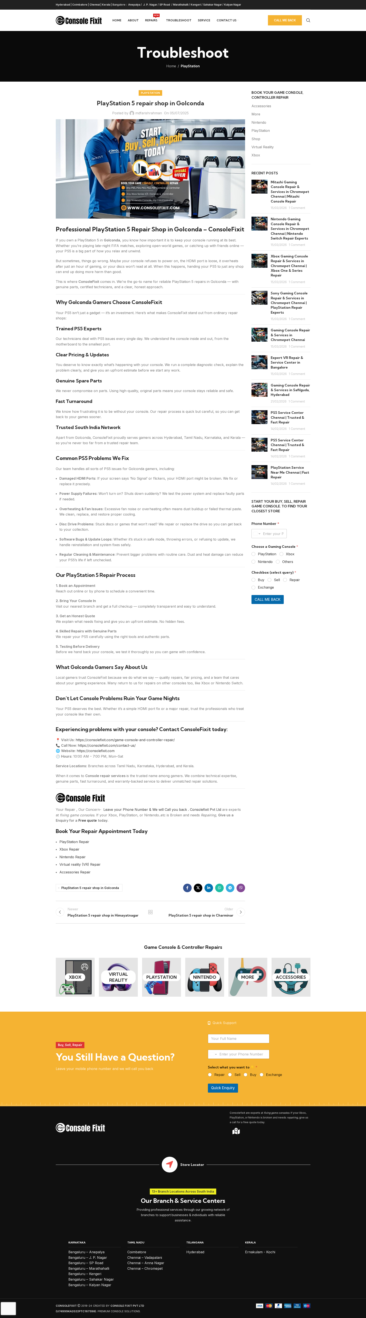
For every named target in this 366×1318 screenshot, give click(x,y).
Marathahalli (180, 4)
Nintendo (258, 122)
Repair (295, 580)
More (255, 114)
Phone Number (265, 524)
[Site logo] (79, 20)
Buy (261, 580)
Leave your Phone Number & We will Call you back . (146, 809)
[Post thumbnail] (259, 195)
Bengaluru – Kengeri (84, 1274)
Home (171, 66)
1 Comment (297, 208)
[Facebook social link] (187, 888)
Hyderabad (63, 4)
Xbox (255, 155)
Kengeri (196, 4)
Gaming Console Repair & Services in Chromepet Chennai (290, 335)
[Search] (308, 20)
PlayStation (190, 66)
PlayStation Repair (74, 842)
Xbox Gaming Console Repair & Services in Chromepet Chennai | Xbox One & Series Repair (289, 266)
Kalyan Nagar (232, 4)
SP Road (165, 4)
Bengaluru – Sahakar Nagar (91, 1279)
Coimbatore (79, 4)
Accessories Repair (75, 872)
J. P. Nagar (150, 4)
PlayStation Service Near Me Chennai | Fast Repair (290, 472)
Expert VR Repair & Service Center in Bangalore (287, 362)
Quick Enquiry (223, 1088)
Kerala (106, 4)
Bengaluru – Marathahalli (88, 1268)
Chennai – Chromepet (145, 1268)
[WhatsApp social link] (219, 888)
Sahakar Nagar (212, 4)
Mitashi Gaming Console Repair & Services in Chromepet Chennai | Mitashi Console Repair (290, 191)
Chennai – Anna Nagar (145, 1263)
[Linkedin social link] (208, 888)
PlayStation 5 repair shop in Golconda (90, 888)
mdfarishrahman (148, 113)
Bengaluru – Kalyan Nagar (89, 1285)
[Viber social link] (241, 888)
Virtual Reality (262, 147)
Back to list (150, 912)
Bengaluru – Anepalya (86, 1252)
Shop (255, 139)
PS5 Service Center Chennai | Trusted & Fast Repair (287, 417)
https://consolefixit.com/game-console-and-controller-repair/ (125, 740)
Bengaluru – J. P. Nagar (87, 1257)
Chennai (95, 4)
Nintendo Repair (72, 857)
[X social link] (198, 888)
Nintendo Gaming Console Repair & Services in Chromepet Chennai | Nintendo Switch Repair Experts (290, 228)
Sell (277, 580)
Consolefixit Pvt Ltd (206, 809)
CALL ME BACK (268, 599)
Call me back (285, 20)
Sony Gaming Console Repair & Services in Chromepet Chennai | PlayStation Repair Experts (289, 302)
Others (287, 562)
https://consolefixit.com (96, 751)
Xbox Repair (69, 849)
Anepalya (134, 4)
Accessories (261, 106)
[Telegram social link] (230, 888)
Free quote (87, 820)
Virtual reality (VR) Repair (80, 864)
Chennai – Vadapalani (144, 1257)
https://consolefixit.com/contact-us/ (107, 745)
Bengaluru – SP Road (85, 1263)
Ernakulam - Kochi (260, 1252)
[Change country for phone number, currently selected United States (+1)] (256, 533)
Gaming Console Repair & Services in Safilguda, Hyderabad (290, 390)
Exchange (266, 587)
